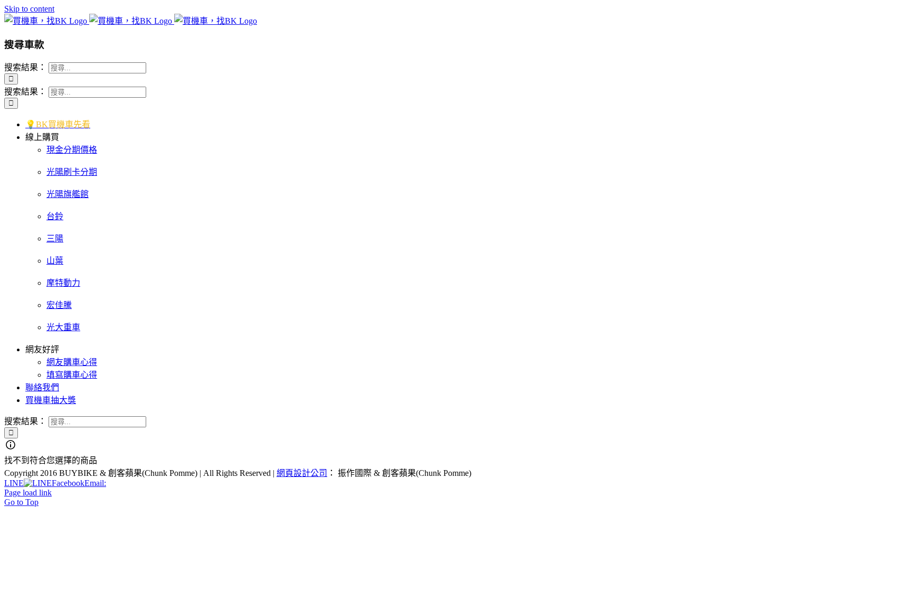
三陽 (54, 238)
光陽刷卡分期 (71, 171)
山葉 (54, 260)
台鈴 (54, 216)
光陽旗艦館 (67, 194)
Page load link (28, 492)
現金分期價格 (71, 149)
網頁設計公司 (302, 473)
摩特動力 (63, 282)
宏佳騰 (59, 305)
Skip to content (29, 8)
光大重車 (63, 327)
